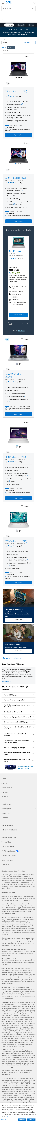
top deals (21, 331)
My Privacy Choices (8, 851)
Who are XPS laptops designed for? (14, 700)
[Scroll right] (35, 25)
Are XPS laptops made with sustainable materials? (15, 735)
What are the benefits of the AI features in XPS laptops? (17, 728)
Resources (5, 818)
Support (4, 783)
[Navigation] (2, 2)
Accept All (31, 1119)
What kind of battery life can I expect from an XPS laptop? (17, 706)
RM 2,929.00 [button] (14, 270)
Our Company (6, 809)
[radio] (17, 364)
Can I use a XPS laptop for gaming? (14, 747)
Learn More (18, 620)
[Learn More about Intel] (10, 767)
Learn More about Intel (23, 768)
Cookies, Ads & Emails (9, 856)
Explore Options (18, 135)
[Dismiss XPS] (13, 47)
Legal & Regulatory (8, 860)
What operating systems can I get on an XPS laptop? (17, 760)
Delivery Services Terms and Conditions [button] (18, 280)
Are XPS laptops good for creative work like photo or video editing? (16, 741)
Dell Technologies (7, 825)
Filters (28, 42)
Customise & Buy (19, 315)
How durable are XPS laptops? (13, 712)
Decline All (22, 1119)
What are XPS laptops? (10, 695)
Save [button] (10, 273)
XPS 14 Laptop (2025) (16, 541)
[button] (30, 2)
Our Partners (6, 813)
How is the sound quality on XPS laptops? (16, 722)
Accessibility (6, 865)
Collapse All (17, 658)
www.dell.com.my (25, 900)
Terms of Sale (6, 842)
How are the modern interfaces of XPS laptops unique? (17, 753)
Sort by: (4, 40)
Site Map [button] (4, 792)
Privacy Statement (8, 846)
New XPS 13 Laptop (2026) (15, 375)
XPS (9, 47)
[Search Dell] (33, 8)
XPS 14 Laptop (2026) (16, 91)
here (12, 1067)
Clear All (4, 47)
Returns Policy (18, 949)
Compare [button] (26, 56)
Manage (3, 1119)
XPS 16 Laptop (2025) (16, 457)
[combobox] (18, 8)
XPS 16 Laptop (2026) (16, 178)
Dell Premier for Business (10, 830)
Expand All (6, 658)
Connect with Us (7, 788)
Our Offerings (6, 804)
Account (4, 779)
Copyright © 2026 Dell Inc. (10, 837)
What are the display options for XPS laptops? (17, 717)
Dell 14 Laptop (15, 251)
